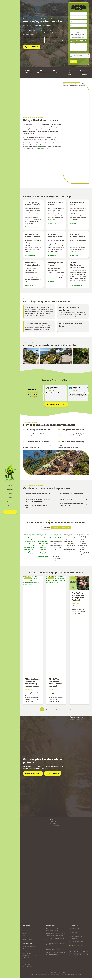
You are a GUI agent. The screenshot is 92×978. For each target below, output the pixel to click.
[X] (77, 954)
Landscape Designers (29, 946)
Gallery (25, 935)
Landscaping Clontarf (29, 547)
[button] (88, 393)
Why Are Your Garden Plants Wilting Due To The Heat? (78, 596)
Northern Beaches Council (45, 144)
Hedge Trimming (27, 966)
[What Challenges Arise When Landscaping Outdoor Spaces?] (33, 626)
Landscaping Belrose (29, 545)
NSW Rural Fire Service (36, 148)
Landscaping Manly (43, 541)
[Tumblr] (74, 954)
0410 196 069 (75, 929)
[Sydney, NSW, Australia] (71, 945)
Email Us (74, 932)
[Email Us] (71, 932)
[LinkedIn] (87, 954)
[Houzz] (77, 951)
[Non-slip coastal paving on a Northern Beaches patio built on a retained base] (64, 356)
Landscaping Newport (43, 551)
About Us (25, 931)
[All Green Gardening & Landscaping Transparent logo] (56, 869)
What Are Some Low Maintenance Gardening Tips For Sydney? (55, 929)
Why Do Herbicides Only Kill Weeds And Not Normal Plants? (55, 953)
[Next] (70, 709)
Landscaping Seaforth (42, 556)
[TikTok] (71, 954)
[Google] (80, 951)
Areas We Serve (27, 939)
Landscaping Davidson (29, 551)
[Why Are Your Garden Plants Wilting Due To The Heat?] (79, 583)
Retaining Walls (27, 953)
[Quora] (84, 954)
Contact (25, 937)
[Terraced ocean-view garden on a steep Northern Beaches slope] (48, 356)
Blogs (24, 933)
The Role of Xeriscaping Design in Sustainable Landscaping (55, 939)
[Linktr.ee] (80, 954)
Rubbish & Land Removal (29, 955)
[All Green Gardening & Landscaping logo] (10, 472)
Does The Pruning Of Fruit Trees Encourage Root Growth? (55, 948)
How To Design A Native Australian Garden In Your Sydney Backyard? (55, 934)
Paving (25, 951)
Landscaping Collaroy (29, 549)
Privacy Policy (62, 973)
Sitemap (25, 928)
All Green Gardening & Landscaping (44, 974)
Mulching (25, 949)
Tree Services (26, 964)
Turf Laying (26, 957)
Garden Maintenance (28, 962)
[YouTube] (74, 951)
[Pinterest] (87, 951)
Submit (73, 61)
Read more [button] (47, 399)
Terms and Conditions (52, 973)
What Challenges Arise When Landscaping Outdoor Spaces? (32, 682)
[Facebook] (71, 951)
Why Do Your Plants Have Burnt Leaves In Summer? (55, 682)
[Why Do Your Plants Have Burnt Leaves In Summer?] (56, 626)
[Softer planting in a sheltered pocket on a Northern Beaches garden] (81, 356)
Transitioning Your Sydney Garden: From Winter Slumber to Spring (55, 943)
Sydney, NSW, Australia (78, 945)
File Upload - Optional (75, 28)
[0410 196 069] (71, 929)
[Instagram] (84, 951)
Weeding (25, 959)
